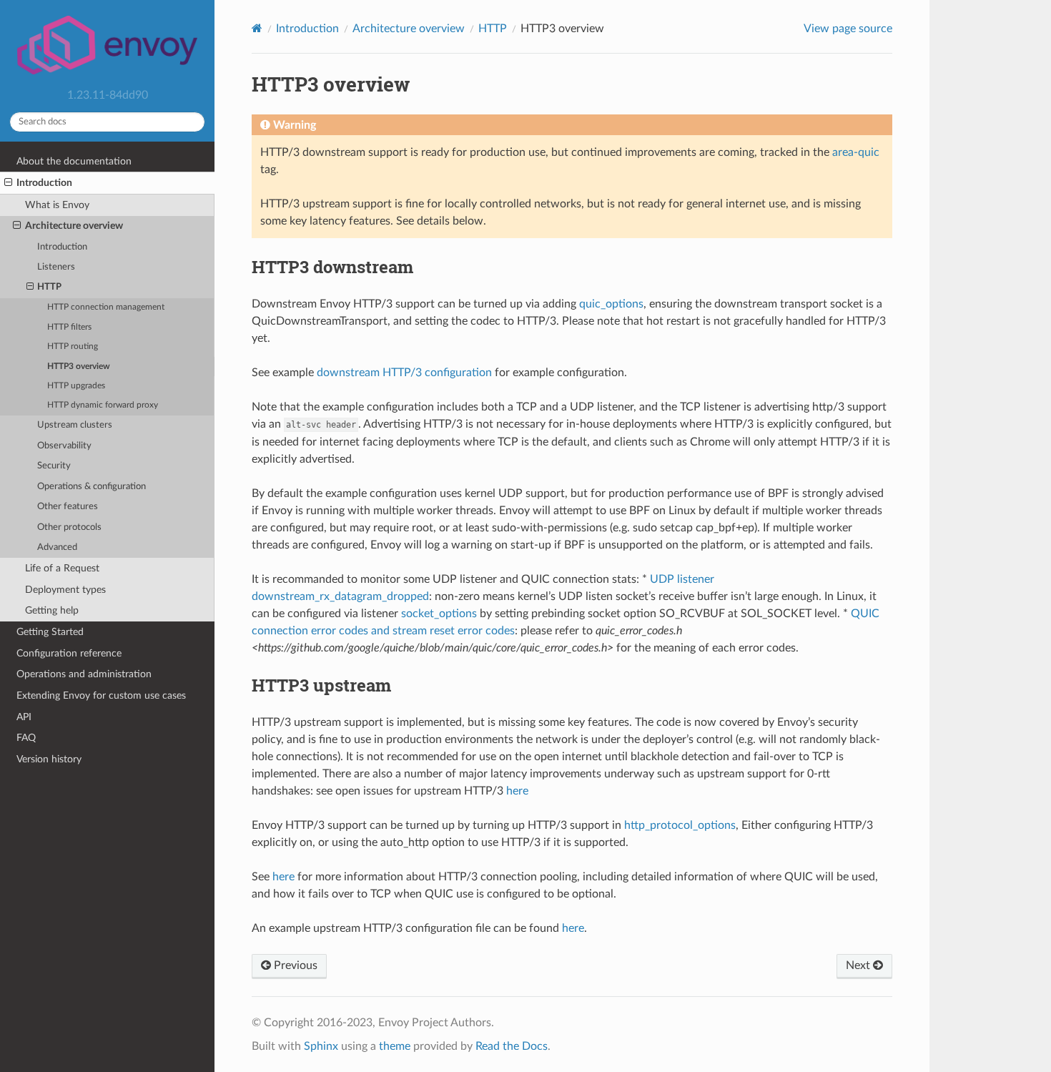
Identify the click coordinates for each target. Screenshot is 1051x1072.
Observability (64, 446)
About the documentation (74, 161)
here (517, 791)
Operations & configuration (91, 486)
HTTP (49, 287)
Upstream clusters (74, 425)
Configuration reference (69, 653)
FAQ (26, 737)
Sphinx (321, 1046)
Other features (67, 506)
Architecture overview (74, 225)
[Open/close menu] (8, 183)
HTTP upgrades (76, 386)
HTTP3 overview (78, 366)
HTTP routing (72, 346)
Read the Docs (511, 1046)
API (23, 717)
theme (394, 1046)
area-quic (855, 152)
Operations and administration (84, 674)
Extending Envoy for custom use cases (101, 695)
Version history (49, 759)
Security (54, 466)
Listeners (56, 267)
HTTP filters (69, 327)
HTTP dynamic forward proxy (102, 405)
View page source (848, 28)
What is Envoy (57, 205)
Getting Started (50, 631)
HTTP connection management (105, 307)
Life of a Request (62, 568)
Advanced (57, 547)
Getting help (52, 610)
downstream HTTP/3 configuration (404, 372)
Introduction (44, 182)
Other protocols (69, 527)
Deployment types (65, 589)
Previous (294, 965)
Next (859, 965)
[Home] (257, 28)
